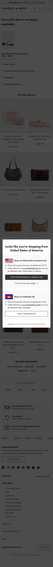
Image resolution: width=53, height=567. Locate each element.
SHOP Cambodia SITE (26, 314)
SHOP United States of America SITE (27, 277)
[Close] (47, 242)
